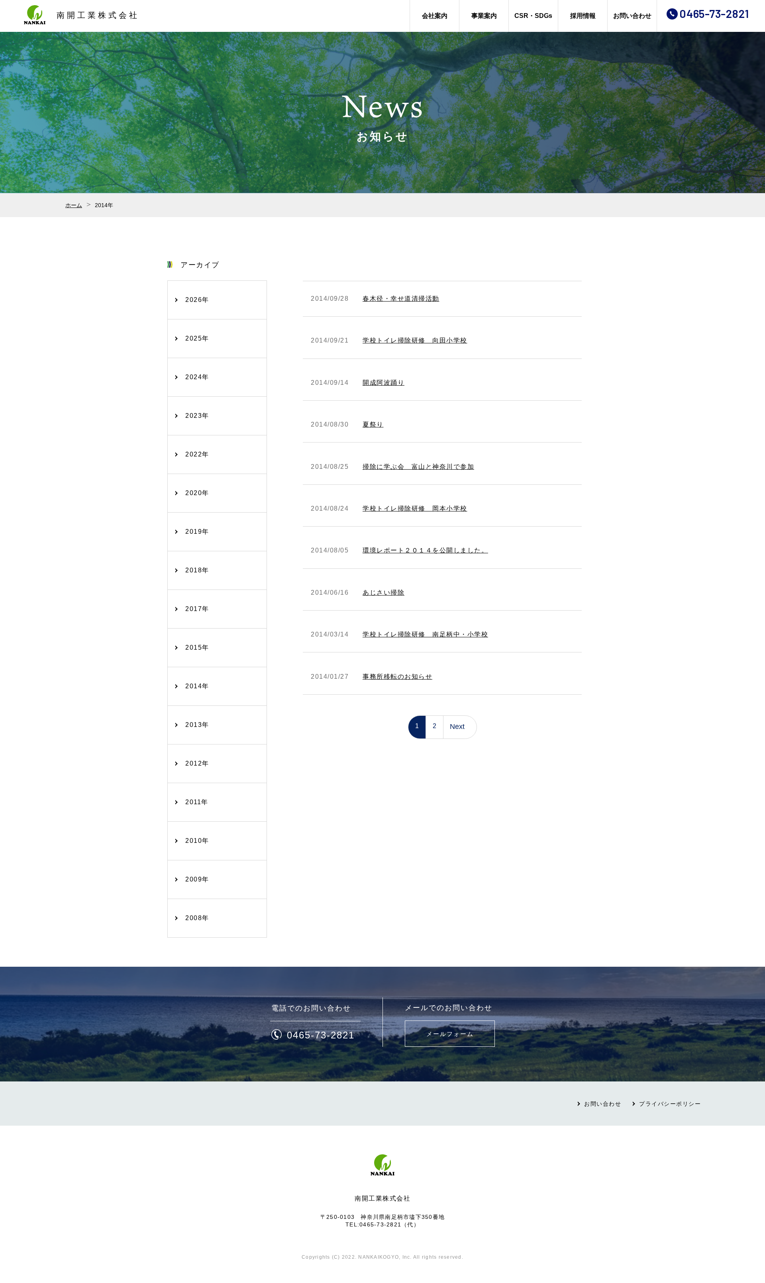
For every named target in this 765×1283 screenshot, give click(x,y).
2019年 (197, 531)
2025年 (197, 338)
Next (457, 727)
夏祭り (373, 424)
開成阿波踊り (383, 382)
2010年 (197, 840)
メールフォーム (450, 1033)
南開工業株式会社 (98, 15)
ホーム (73, 205)
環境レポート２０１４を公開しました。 (425, 550)
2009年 (197, 879)
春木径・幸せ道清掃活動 (401, 298)
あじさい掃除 (383, 592)
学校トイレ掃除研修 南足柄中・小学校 (425, 634)
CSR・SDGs (533, 15)
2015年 (197, 647)
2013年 (197, 724)
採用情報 (583, 15)
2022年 (197, 454)
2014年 (197, 686)
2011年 (196, 802)
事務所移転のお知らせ (397, 676)
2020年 (197, 493)
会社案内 (434, 15)
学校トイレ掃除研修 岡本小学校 (415, 508)
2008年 (197, 918)
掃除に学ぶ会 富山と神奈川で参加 (418, 466)
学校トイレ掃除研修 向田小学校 (415, 340)
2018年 (197, 570)
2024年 (197, 377)
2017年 (197, 608)
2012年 (197, 763)
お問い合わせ (632, 15)
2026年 (197, 299)
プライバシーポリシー (670, 1104)
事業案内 (484, 15)
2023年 (197, 415)
